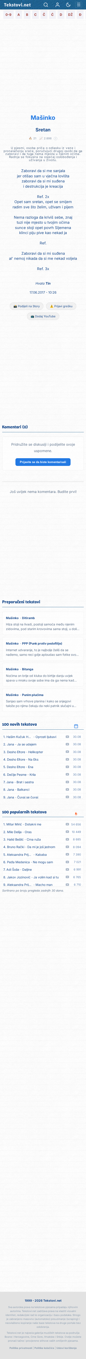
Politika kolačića (44, 1348)
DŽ (70, 15)
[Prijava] (57, 4)
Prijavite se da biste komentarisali (43, 462)
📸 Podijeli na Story (26, 306)
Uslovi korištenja (66, 1348)
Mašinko (43, 117)
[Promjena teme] (68, 4)
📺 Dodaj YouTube (43, 316)
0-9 (8, 15)
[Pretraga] (45, 4)
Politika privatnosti (20, 1348)
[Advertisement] (43, 66)
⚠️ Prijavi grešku (61, 306)
